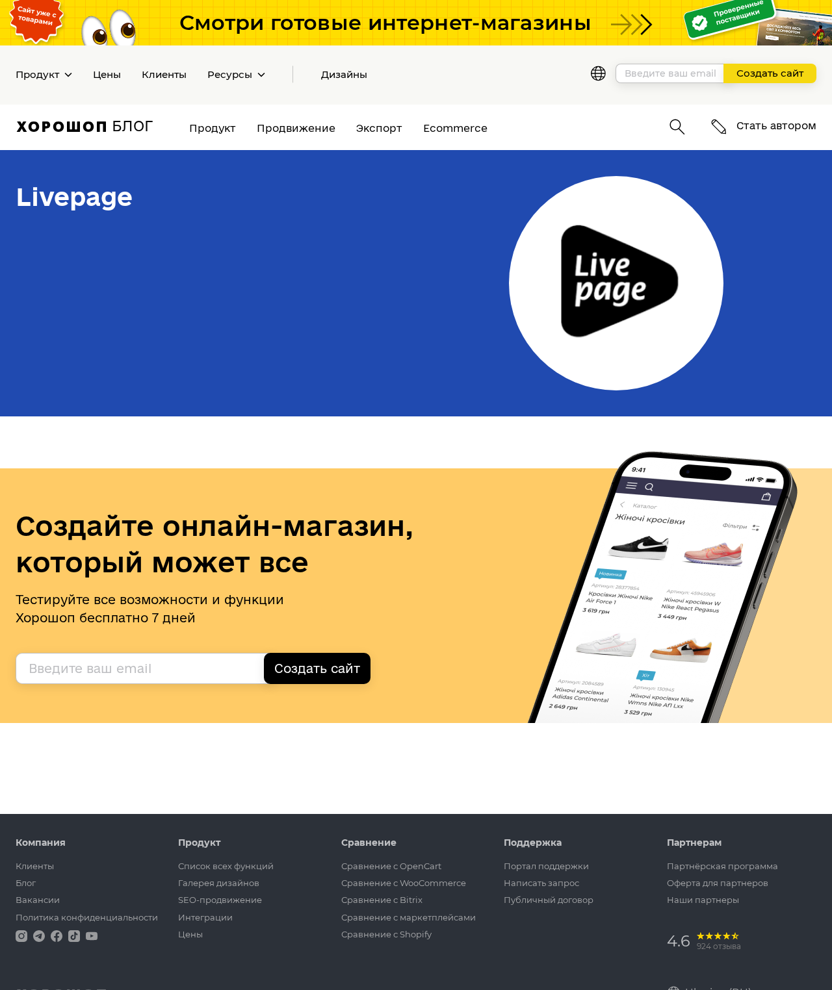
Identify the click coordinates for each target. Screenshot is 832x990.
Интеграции (205, 917)
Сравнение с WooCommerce (403, 883)
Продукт (212, 128)
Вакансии (38, 900)
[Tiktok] (75, 935)
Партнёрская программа (722, 866)
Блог (26, 883)
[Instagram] (23, 935)
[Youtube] (92, 935)
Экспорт (379, 128)
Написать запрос (541, 883)
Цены (107, 74)
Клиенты (164, 74)
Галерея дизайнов (218, 883)
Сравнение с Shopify (386, 934)
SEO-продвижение (220, 900)
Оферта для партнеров (717, 883)
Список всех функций (226, 866)
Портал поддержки (546, 866)
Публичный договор (548, 900)
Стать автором (774, 125)
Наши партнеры (703, 900)
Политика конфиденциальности (87, 917)
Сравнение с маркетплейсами (408, 917)
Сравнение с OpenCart (391, 866)
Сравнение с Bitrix (381, 900)
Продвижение (296, 128)
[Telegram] (40, 935)
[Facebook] (58, 935)
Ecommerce (455, 128)
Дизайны (344, 74)
